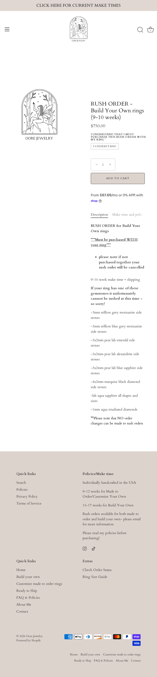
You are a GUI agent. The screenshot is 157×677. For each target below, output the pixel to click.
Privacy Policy (27, 496)
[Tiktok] (94, 548)
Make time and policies (129, 214)
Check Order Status (97, 570)
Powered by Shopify (28, 640)
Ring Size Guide (95, 576)
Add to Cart (118, 178)
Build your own (28, 576)
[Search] (140, 29)
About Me (23, 604)
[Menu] (7, 29)
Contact (22, 611)
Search (21, 482)
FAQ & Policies (28, 597)
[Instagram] (85, 548)
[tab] (101, 214)
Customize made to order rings (39, 583)
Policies (22, 489)
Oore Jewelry (34, 636)
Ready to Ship (26, 590)
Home (21, 570)
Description (99, 214)
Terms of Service (28, 503)
